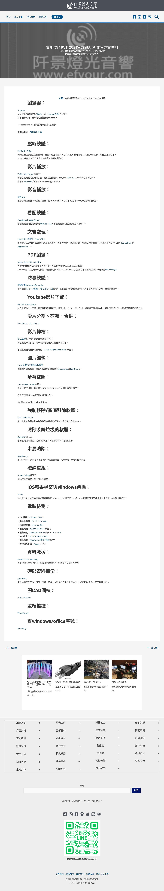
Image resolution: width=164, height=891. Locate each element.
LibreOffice (126, 243)
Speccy (37, 544)
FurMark (43, 521)
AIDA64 (32, 517)
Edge (39, 114)
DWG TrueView (24, 597)
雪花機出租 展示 (92, 682)
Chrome (21, 110)
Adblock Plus (36, 132)
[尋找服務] (99, 814)
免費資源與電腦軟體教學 (76, 54)
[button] (57, 17)
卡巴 (28, 289)
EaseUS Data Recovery (28, 559)
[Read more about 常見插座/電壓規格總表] (68, 669)
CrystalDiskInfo (37, 529)
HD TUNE (57, 532)
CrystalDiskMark (37, 532)
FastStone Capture (26, 384)
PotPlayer (28, 181)
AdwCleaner (23, 456)
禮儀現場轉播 (119, 682)
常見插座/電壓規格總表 (68, 682)
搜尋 (82, 785)
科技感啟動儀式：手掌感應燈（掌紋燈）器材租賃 (39, 684)
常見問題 (31, 17)
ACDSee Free (46, 224)
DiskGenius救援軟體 (39, 540)
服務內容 (70, 874)
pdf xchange (111, 269)
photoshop (63, 369)
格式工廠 (22, 339)
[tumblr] (144, 17)
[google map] (82, 814)
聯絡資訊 (43, 17)
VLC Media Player (25, 174)
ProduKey (22, 628)
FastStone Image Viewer (29, 220)
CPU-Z (41, 517)
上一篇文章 (10, 648)
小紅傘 (35, 289)
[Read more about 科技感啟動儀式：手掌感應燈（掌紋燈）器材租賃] (39, 669)
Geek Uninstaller (25, 417)
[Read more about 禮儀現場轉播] (124, 669)
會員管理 (90, 874)
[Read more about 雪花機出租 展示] (96, 669)
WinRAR (21, 151)
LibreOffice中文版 (26, 239)
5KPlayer (21, 197)
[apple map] (88, 814)
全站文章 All (93, 54)
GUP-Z (34, 521)
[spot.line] (93, 814)
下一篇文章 (153, 648)
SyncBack (22, 578)
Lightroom (75, 369)
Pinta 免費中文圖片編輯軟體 (30, 365)
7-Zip (29, 151)
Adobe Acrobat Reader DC (29, 262)
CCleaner (22, 437)
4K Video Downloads (27, 304)
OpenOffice (40, 239)
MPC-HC (70, 178)
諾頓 (52, 289)
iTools (20, 494)
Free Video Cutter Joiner (28, 323)
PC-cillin (44, 289)
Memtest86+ (38, 525)
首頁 (8, 17)
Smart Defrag (24, 475)
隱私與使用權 (102, 874)
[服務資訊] (149, 17)
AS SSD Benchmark (38, 536)
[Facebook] (134, 17)
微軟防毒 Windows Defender (30, 285)
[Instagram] (139, 17)
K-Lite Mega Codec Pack (55, 349)
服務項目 (18, 17)
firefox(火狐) (53, 114)
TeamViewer (23, 613)
